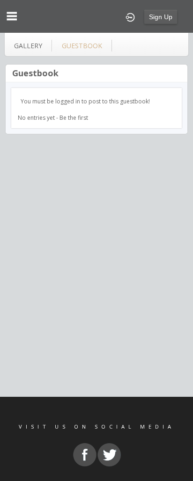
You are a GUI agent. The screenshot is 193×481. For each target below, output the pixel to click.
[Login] (130, 16)
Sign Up (160, 17)
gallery (28, 45)
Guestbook (35, 73)
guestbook (82, 45)
